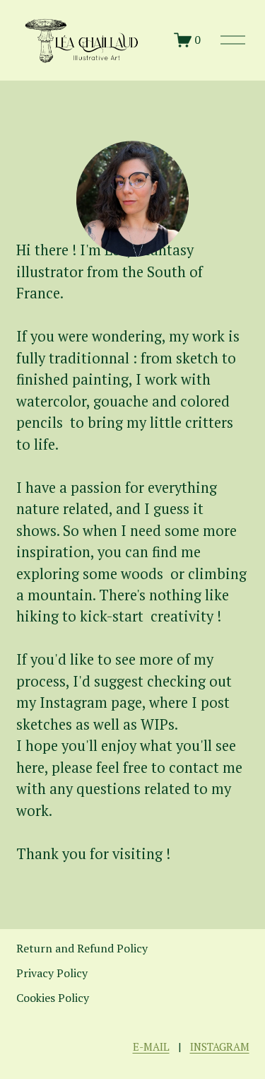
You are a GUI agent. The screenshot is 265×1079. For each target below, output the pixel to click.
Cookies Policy (52, 997)
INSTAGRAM (219, 1046)
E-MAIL (151, 1046)
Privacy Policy (52, 973)
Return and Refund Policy (82, 948)
